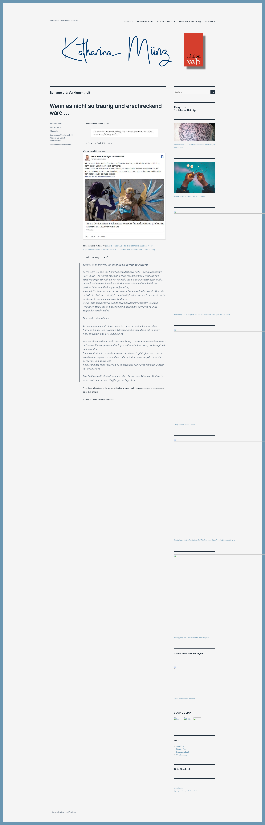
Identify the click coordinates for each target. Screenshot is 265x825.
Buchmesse (54, 135)
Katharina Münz (164, 21)
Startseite (128, 21)
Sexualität (61, 137)
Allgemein (54, 131)
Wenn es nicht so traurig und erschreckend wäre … (106, 109)
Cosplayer (64, 135)
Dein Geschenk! (145, 21)
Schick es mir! (179, 788)
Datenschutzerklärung (190, 21)
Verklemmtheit (55, 140)
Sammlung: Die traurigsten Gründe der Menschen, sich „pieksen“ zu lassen (202, 314)
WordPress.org (181, 755)
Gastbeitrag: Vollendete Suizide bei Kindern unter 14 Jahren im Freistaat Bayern (204, 540)
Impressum (210, 21)
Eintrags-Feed (181, 749)
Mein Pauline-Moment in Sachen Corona (189, 196)
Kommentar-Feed (182, 752)
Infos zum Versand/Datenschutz (185, 790)
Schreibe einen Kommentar (60, 144)
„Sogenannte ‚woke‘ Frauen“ (185, 424)
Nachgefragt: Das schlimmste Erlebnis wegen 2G (192, 637)
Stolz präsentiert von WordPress (64, 812)
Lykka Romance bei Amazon (184, 698)
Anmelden (180, 746)
